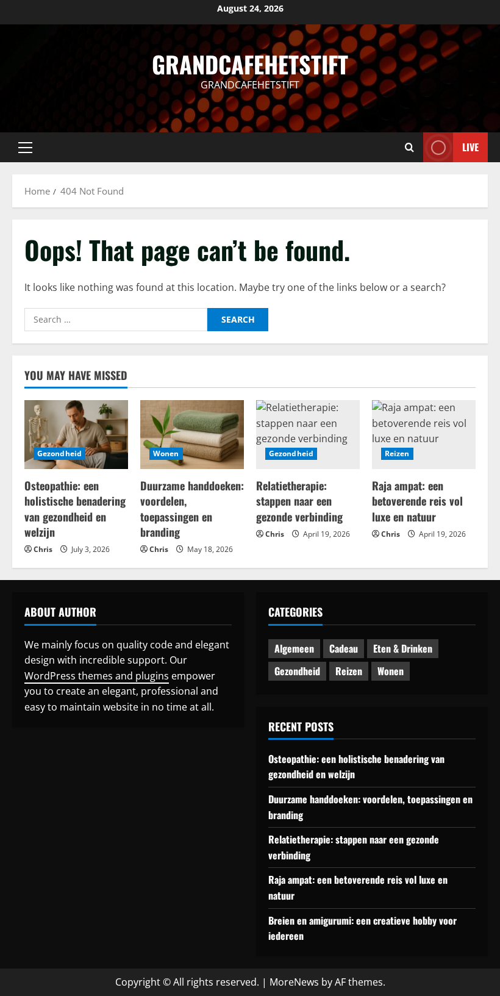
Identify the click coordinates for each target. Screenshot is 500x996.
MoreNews (294, 982)
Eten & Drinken (402, 648)
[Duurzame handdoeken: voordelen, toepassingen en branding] (192, 434)
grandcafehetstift (250, 64)
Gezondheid (59, 453)
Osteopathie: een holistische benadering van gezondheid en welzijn (75, 509)
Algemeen (294, 648)
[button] (25, 147)
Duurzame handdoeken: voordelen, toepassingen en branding (192, 509)
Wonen (166, 453)
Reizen (397, 453)
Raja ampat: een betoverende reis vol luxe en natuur (417, 501)
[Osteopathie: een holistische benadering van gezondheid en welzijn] (76, 434)
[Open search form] (409, 147)
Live (470, 147)
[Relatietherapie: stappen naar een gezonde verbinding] (308, 434)
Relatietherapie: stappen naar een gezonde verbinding (299, 501)
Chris (43, 549)
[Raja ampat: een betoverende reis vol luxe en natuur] (424, 434)
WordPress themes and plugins (96, 676)
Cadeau (343, 648)
